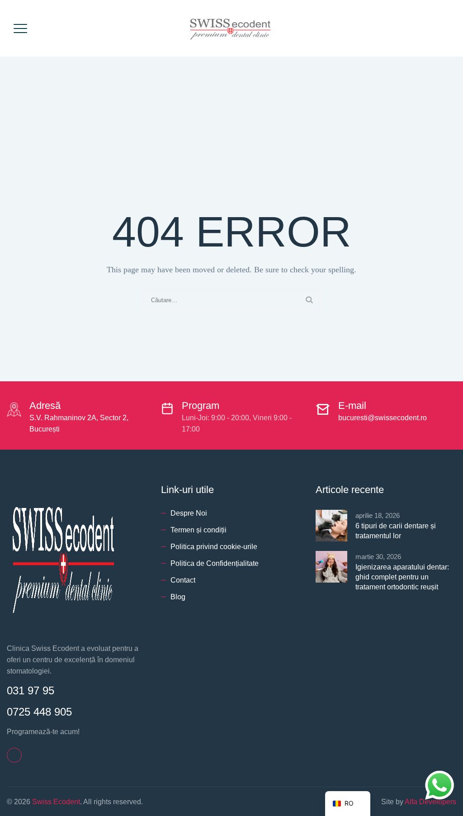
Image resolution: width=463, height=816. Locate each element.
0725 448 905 (39, 712)
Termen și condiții (198, 530)
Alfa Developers (430, 802)
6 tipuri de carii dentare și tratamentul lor (395, 531)
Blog (177, 597)
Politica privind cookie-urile (213, 546)
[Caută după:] (231, 300)
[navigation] (347, 803)
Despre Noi (188, 513)
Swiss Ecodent (56, 802)
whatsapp (439, 776)
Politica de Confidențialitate (214, 563)
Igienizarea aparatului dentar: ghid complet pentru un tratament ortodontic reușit (402, 577)
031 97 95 (30, 690)
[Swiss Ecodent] (230, 28)
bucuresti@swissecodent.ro (382, 418)
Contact (182, 580)
